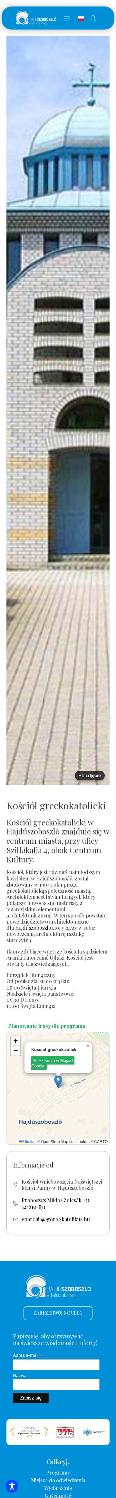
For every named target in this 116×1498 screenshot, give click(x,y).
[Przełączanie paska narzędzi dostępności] (12, 1486)
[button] (67, 18)
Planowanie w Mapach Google (52, 1063)
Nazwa (20, 1375)
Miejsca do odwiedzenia (58, 1480)
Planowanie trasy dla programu (46, 1026)
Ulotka (28, 1141)
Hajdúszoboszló (33, 927)
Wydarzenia (58, 1488)
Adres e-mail (27, 1355)
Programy (58, 1472)
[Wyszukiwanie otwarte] (93, 18)
